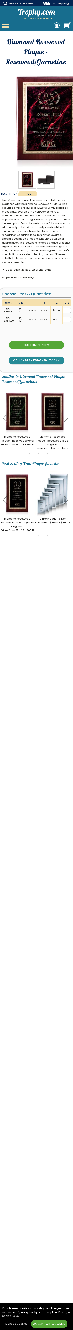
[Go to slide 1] (30, 453)
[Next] (66, 418)
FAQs (28, 194)
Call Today (36, 360)
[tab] (9, 193)
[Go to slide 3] (47, 453)
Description (9, 194)
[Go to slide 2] (39, 453)
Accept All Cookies (49, 1324)
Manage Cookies (16, 1324)
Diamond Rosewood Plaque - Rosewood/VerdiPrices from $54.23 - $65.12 (17, 440)
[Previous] (5, 418)
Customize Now (36, 345)
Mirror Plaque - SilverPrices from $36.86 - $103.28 (52, 520)
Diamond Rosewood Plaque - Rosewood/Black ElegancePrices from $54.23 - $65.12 (52, 442)
